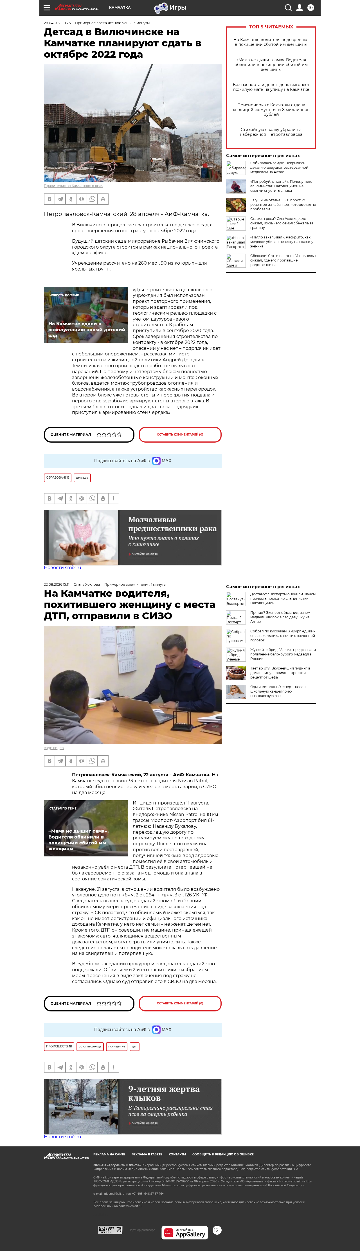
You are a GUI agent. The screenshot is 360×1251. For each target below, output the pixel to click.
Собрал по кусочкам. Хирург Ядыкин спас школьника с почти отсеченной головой (283, 635)
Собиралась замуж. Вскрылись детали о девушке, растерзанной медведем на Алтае (279, 167)
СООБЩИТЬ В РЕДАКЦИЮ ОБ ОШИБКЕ (223, 1154)
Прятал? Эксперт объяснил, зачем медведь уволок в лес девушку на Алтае (280, 617)
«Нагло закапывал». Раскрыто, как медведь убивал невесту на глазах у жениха (281, 241)
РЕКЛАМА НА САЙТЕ (109, 1154)
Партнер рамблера (142, 1230)
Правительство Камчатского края (73, 186)
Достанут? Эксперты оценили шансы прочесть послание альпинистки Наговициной (283, 598)
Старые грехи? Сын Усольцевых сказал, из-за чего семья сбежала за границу (281, 223)
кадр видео (54, 748)
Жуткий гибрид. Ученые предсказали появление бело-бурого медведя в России (283, 654)
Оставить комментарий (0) (180, 434)
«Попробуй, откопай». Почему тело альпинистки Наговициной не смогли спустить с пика (281, 186)
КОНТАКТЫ (177, 1154)
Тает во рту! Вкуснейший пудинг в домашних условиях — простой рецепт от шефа (280, 672)
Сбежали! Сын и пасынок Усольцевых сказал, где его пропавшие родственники (283, 260)
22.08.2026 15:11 (56, 584)
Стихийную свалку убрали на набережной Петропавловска (271, 132)
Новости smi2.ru (62, 567)
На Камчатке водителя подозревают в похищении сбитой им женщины (271, 42)
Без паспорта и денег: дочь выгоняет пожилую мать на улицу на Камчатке (271, 87)
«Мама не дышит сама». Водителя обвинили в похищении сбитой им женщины (271, 65)
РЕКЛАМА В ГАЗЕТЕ (147, 1154)
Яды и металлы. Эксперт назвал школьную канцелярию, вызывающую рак (278, 691)
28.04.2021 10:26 (57, 23)
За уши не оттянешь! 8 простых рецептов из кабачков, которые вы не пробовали (283, 204)
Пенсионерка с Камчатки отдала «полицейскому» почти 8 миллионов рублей (271, 110)
